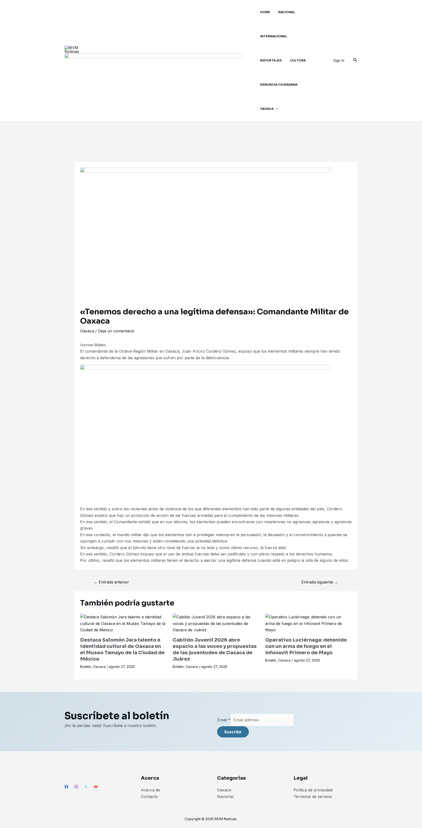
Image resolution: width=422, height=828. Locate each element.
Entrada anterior (111, 582)
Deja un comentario (116, 330)
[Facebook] (66, 787)
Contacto (149, 796)
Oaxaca (87, 330)
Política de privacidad (313, 789)
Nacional (225, 796)
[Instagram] (76, 787)
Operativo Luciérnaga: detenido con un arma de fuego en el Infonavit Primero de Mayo (306, 646)
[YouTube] (96, 787)
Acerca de (150, 789)
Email (223, 719)
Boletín (85, 666)
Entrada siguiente (319, 582)
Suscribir (233, 731)
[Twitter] (86, 787)
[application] (276, 109)
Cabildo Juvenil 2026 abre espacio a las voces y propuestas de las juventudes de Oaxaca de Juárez (215, 649)
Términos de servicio (313, 796)
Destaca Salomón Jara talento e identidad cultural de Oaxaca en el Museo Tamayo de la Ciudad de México (122, 649)
